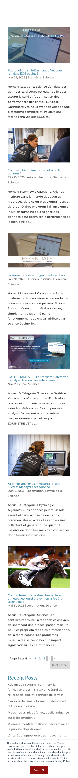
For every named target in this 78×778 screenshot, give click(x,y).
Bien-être (34, 77)
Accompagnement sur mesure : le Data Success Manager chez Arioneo (34, 485)
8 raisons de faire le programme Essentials (36, 275)
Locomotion (35, 491)
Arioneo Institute (39, 177)
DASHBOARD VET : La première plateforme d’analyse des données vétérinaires (38, 378)
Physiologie (53, 491)
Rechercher (60, 665)
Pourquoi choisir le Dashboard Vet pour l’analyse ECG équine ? (35, 71)
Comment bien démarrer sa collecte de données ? (34, 171)
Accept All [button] (39, 770)
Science (48, 77)
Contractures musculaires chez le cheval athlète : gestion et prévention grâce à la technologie (35, 598)
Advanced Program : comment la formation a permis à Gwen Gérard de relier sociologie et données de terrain (35, 689)
